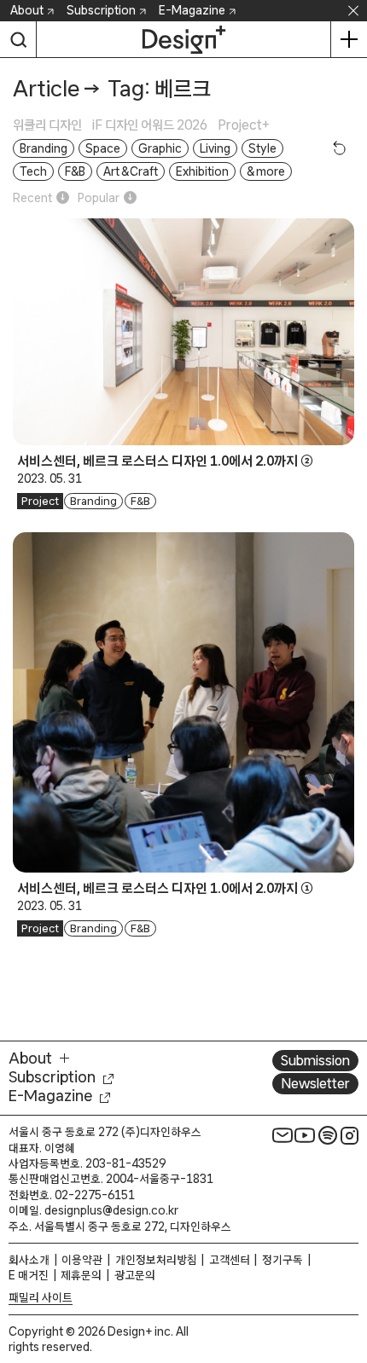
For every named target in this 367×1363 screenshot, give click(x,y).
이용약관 (81, 1260)
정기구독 (282, 1260)
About (27, 10)
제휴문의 (81, 1275)
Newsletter (315, 1083)
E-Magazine (192, 10)
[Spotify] (328, 1135)
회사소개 (29, 1260)
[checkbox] (52, 125)
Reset (339, 147)
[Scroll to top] (349, 1253)
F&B (140, 501)
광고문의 (134, 1275)
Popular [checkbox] (98, 198)
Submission (315, 1060)
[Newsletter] (282, 1135)
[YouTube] (305, 1135)
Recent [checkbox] (32, 198)
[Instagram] (350, 1135)
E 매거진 (29, 1275)
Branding (93, 501)
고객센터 (229, 1260)
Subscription (101, 10)
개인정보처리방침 (156, 1260)
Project (40, 501)
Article (46, 88)
